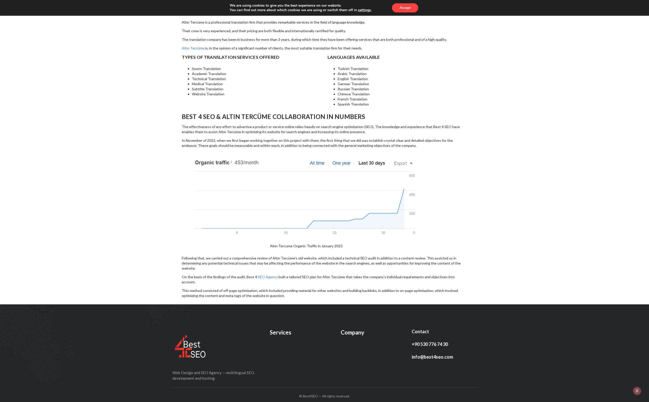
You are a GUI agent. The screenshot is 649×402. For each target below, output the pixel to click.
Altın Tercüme (193, 48)
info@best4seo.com (432, 357)
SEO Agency (268, 277)
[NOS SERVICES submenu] (297, 345)
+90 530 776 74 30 (430, 344)
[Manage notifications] (637, 391)
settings (364, 10)
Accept (405, 7)
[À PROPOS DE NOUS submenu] (306, 356)
